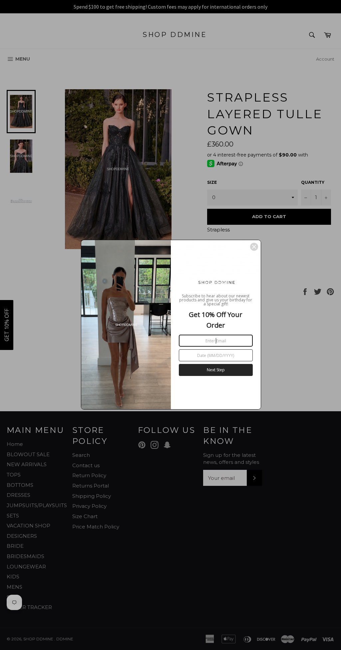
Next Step (216, 370)
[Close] (254, 247)
